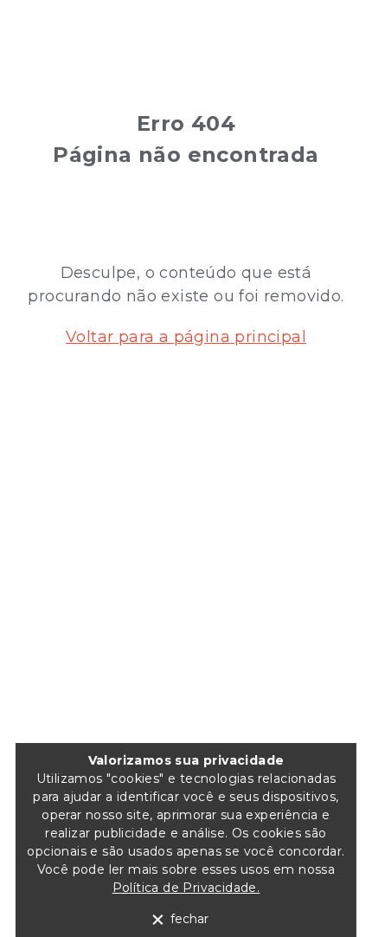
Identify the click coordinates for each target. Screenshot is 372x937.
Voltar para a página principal (186, 336)
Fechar (189, 919)
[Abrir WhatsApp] (329, 893)
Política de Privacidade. (186, 887)
